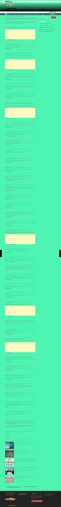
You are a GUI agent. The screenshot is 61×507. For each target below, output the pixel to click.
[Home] (6, 14)
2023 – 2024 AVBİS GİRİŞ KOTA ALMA (19, 442)
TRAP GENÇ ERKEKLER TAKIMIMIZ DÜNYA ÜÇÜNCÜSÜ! (46, 31)
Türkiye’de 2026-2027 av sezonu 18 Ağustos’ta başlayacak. (46, 23)
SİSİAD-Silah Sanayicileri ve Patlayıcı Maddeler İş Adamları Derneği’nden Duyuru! (25, 459)
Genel (5, 17)
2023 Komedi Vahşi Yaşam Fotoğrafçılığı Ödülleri (20, 450)
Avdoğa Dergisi (10, 8)
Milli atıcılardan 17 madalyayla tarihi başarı (44, 25)
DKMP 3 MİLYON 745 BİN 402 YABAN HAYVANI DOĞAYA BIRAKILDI (47, 29)
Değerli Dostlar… (8, 437)
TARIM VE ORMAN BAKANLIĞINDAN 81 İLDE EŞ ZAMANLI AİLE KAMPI (47, 27)
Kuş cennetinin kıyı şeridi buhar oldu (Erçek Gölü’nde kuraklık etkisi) (23, 476)
